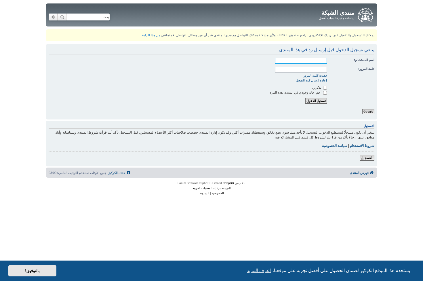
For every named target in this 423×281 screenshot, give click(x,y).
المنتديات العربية (202, 188)
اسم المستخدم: (364, 60)
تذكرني (317, 87)
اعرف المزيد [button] (259, 270)
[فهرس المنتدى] (365, 14)
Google (368, 111)
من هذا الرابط (150, 35)
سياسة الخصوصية (334, 146)
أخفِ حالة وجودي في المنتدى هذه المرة (296, 92)
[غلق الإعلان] (50, 33)
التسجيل (367, 158)
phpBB (229, 183)
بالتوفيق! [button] (32, 270)
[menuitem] (119, 172)
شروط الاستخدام (362, 146)
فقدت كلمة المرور (315, 75)
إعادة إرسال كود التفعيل (311, 80)
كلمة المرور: (366, 69)
